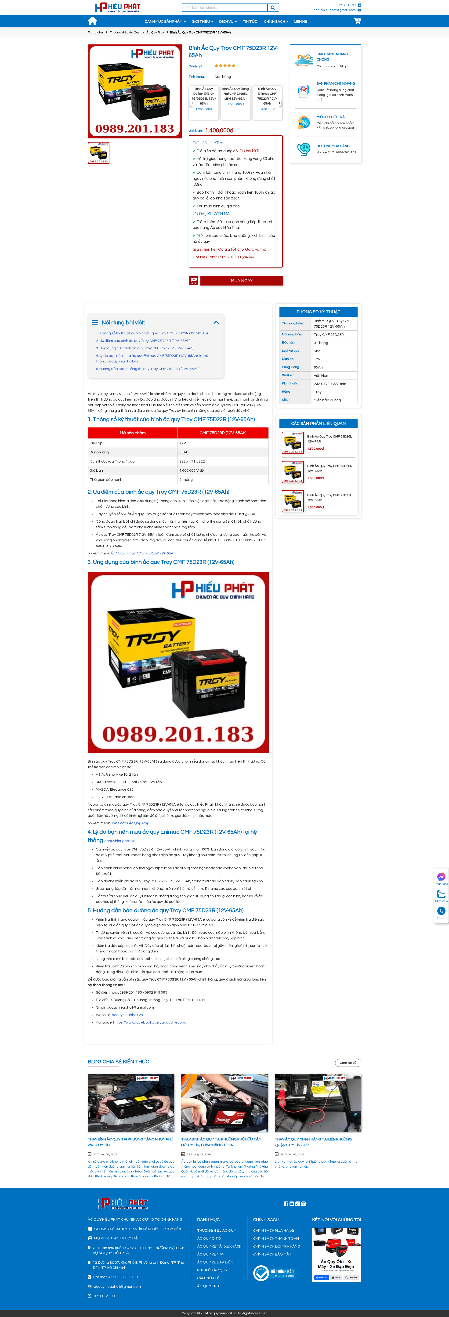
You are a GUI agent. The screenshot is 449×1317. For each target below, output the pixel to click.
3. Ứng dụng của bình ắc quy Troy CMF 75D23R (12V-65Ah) (144, 348)
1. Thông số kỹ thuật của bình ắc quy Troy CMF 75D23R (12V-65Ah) (152, 333)
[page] (286, 1203)
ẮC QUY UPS (208, 1286)
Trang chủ (95, 32)
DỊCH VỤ (226, 21)
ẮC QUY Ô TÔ (209, 1238)
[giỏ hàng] (357, 21)
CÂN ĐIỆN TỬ (208, 1278)
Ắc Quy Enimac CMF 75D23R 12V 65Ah (142, 553)
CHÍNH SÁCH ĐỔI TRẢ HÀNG (276, 1246)
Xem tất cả (348, 1062)
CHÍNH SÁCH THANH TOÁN (276, 1238)
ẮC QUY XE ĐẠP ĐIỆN (215, 1262)
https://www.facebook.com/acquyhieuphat (150, 1022)
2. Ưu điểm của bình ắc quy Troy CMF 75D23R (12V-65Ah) (143, 341)
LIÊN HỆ (300, 21)
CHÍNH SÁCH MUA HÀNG (273, 1230)
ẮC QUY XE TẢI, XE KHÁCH (219, 1246)
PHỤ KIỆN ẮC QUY (212, 1270)
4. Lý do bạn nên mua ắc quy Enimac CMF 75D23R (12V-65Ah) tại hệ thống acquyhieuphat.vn (152, 358)
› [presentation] (279, 102)
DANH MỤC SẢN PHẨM (163, 21)
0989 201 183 (346, 5)
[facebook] (336, 1254)
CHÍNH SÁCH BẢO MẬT (272, 1254)
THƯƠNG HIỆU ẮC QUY (216, 1230)
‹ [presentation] (192, 102)
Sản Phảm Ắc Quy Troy (129, 823)
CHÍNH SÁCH (274, 21)
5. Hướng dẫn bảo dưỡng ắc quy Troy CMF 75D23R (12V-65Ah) (147, 369)
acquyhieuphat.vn (119, 841)
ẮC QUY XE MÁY (210, 1254)
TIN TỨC (250, 21)
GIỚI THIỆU (201, 21)
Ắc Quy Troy (155, 32)
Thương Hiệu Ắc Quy (125, 32)
